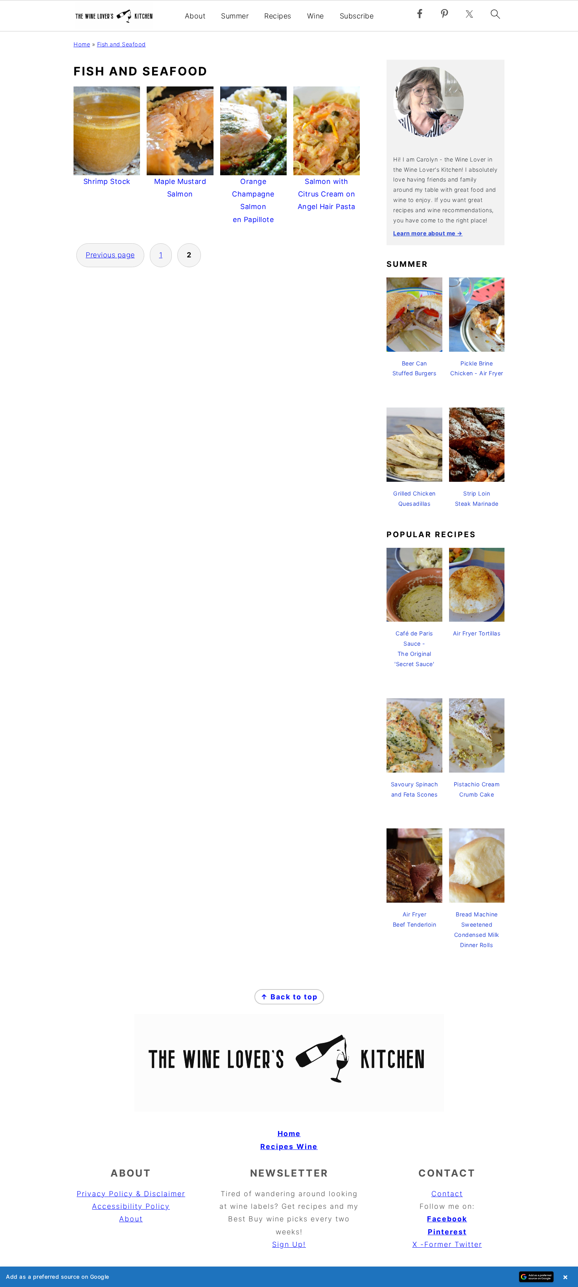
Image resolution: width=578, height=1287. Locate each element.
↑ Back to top (289, 997)
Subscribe (357, 16)
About (195, 16)
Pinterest (447, 1232)
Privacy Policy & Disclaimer (131, 1194)
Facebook (447, 1219)
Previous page (110, 255)
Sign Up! (289, 1244)
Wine (315, 16)
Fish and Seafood (121, 44)
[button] (289, 1277)
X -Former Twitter (447, 1244)
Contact (447, 1194)
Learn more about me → (428, 233)
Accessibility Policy (131, 1206)
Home (82, 44)
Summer (235, 16)
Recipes (277, 16)
